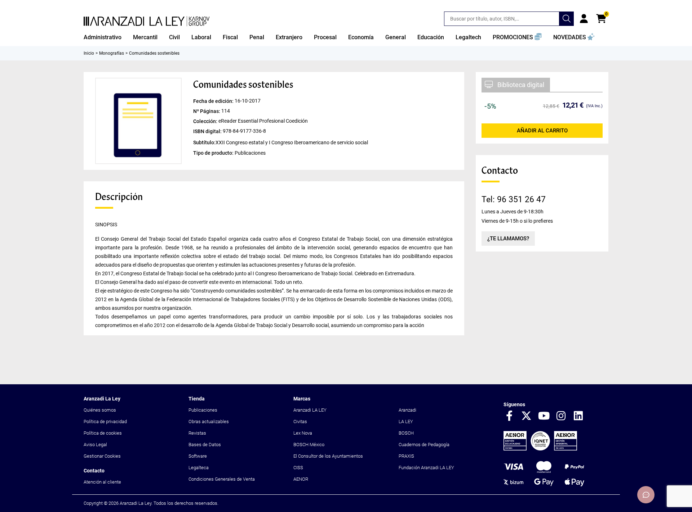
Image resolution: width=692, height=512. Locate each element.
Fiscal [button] (230, 37)
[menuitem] (102, 37)
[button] (517, 37)
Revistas (197, 433)
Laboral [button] (201, 37)
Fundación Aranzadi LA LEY (426, 467)
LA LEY (406, 421)
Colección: (205, 121)
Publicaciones (202, 410)
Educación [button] (430, 37)
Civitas (300, 421)
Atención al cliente (102, 482)
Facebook (509, 416)
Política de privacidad (105, 421)
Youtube (544, 416)
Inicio (89, 53)
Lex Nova (302, 433)
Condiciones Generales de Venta (221, 479)
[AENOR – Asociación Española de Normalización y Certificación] (540, 449)
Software (197, 456)
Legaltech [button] (468, 37)
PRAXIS (406, 456)
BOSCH (406, 433)
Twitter (526, 416)
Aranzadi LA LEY (310, 410)
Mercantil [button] (145, 37)
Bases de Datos (204, 444)
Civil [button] (174, 37)
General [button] (395, 37)
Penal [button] (256, 37)
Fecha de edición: (214, 101)
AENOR (300, 479)
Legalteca (198, 467)
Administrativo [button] (102, 37)
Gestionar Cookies (102, 456)
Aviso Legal (95, 444)
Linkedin (578, 416)
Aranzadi (407, 410)
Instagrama (561, 416)
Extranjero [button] (289, 37)
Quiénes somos (100, 410)
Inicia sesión (584, 19)
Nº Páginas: (207, 111)
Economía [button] (361, 37)
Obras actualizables (208, 421)
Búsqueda (566, 19)
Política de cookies (103, 433)
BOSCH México (308, 444)
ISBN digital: (208, 131)
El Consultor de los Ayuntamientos (328, 456)
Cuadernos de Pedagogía (424, 444)
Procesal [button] (325, 37)
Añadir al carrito (542, 130)
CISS (298, 467)
